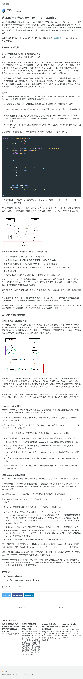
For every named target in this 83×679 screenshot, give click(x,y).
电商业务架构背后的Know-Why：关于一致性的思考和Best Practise (10, 627)
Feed (5, 671)
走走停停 (5, 4)
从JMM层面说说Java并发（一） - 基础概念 (29, 18)
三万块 (9, 10)
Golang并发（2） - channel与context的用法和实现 (51, 626)
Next (61, 608)
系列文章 (57, 38)
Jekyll (21, 674)
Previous (22, 608)
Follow (18, 11)
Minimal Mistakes (29, 674)
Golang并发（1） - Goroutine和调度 (70, 625)
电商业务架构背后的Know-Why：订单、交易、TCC (30, 626)
